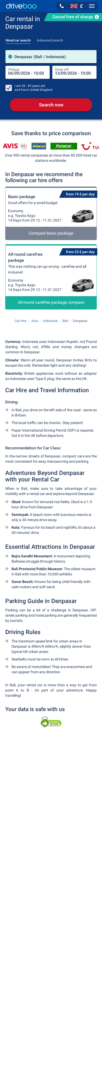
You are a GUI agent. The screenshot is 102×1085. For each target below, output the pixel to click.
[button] (61, 6)
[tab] (18, 39)
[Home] (21, 5)
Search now (51, 105)
